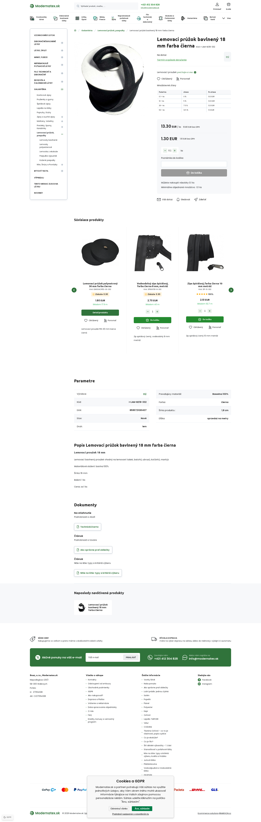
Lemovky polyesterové (46, 146)
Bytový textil (41, 171)
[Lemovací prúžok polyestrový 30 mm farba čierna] (100, 252)
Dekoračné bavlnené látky (45, 43)
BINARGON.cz (225, 813)
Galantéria (86, 30)
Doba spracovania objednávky (102, 707)
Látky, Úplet (40, 50)
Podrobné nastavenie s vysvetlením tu (130, 814)
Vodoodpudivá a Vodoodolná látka (157, 769)
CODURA (148, 727)
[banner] (48, 6)
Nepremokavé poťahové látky (42, 65)
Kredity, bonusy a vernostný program (101, 720)
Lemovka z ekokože (49, 151)
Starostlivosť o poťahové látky (158, 749)
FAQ (90, 715)
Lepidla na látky (44, 108)
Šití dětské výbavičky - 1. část (157, 745)
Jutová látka (150, 760)
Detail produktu (100, 312)
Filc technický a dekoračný (42, 73)
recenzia (148, 774)
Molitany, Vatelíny (45, 121)
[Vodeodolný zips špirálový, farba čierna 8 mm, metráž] (152, 252)
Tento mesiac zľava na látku (46, 185)
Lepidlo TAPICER (151, 719)
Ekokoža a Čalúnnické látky (43, 81)
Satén (146, 695)
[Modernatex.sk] (75, 30)
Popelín (147, 699)
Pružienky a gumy (45, 99)
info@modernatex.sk (150, 7)
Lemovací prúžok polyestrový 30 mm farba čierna (100, 284)
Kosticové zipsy (44, 95)
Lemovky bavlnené (48, 140)
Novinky (38, 193)
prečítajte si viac (185, 72)
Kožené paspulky (47, 160)
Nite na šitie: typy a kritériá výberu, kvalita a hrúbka (156, 755)
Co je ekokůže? (151, 737)
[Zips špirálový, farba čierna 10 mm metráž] (205, 252)
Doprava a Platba (96, 699)
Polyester (148, 707)
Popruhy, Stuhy (44, 112)
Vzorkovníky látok (44, 35)
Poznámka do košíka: (172, 158)
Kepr (146, 711)
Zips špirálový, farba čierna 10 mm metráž (204, 284)
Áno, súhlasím (142, 808)
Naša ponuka (150, 683)
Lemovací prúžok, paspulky (111, 30)
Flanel (146, 703)
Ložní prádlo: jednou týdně (156, 691)
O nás (91, 711)
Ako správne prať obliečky (156, 687)
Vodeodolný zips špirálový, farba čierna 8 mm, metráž (152, 284)
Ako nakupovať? (95, 695)
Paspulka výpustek (48, 156)
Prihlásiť (131, 657)
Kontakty (92, 679)
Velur (146, 723)
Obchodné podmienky (98, 687)
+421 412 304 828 (150, 4)
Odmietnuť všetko (119, 808)
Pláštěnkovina (150, 764)
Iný (227, 56)
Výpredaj (39, 177)
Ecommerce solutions (208, 813)
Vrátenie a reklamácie (98, 703)
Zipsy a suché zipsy (46, 116)
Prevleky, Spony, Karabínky (44, 127)
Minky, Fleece (40, 57)
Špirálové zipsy (44, 103)
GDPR (90, 691)
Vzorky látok (149, 679)
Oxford (147, 715)
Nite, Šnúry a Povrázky (47, 164)
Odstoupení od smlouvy (99, 683)
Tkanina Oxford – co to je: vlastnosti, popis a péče (156, 732)
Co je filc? (148, 741)
